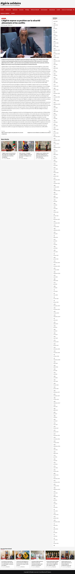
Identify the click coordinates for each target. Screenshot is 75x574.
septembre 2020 (56, 273)
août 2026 (55, 21)
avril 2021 (55, 248)
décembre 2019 (56, 305)
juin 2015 (55, 500)
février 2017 (55, 428)
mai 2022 (55, 204)
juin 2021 (55, 240)
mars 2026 (55, 39)
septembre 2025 (56, 60)
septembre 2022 (56, 190)
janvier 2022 (55, 215)
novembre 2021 (56, 222)
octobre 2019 (56, 312)
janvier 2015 (55, 518)
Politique (27, 9)
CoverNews (42, 572)
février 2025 (55, 86)
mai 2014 (55, 536)
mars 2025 (55, 82)
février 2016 (55, 471)
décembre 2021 (56, 219)
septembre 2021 (56, 230)
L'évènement (4, 558)
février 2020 (55, 298)
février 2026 (55, 42)
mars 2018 (55, 381)
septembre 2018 (56, 359)
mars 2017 (55, 424)
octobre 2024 (56, 100)
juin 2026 (55, 28)
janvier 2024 (55, 132)
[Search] (73, 10)
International (52, 9)
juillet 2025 (55, 68)
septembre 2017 (56, 402)
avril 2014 (55, 539)
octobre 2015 (56, 485)
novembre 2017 (56, 395)
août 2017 (55, 406)
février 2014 (55, 543)
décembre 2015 (56, 478)
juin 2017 (55, 413)
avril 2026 (55, 35)
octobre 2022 (56, 186)
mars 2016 (55, 467)
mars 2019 (55, 338)
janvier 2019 (55, 345)
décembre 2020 (56, 262)
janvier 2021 (55, 258)
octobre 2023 (56, 143)
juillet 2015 (55, 496)
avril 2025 (55, 78)
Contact (13, 13)
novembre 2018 (56, 352)
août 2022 (55, 194)
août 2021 (55, 233)
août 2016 (55, 449)
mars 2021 (55, 251)
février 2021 (55, 255)
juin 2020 (55, 284)
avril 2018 (55, 377)
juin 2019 (55, 327)
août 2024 (55, 107)
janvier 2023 (55, 176)
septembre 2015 (56, 489)
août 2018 (55, 363)
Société (58, 9)
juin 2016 (55, 457)
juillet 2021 (55, 237)
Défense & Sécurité (35, 9)
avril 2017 (55, 420)
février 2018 (55, 384)
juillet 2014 (55, 529)
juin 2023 (55, 158)
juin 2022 (55, 201)
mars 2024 (55, 125)
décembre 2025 (56, 50)
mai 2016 (55, 460)
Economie (21, 9)
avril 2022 (55, 208)
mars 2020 (55, 294)
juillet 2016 (55, 453)
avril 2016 (55, 464)
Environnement (44, 9)
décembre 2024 (56, 93)
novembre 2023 (56, 140)
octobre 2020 (56, 269)
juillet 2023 (55, 154)
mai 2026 (55, 32)
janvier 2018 (55, 388)
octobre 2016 (56, 442)
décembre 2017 (56, 392)
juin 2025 (55, 71)
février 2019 (55, 341)
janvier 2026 (55, 46)
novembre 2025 (56, 53)
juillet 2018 (55, 366)
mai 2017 (55, 417)
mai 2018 (55, 374)
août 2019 (55, 320)
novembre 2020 (56, 266)
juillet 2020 (55, 280)
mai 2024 (55, 118)
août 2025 (55, 64)
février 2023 (55, 172)
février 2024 (55, 129)
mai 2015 (55, 503)
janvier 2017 (55, 431)
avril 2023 (55, 165)
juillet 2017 (55, 410)
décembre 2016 (56, 435)
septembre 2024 (56, 104)
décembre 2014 (56, 521)
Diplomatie (15, 9)
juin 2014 (55, 532)
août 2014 (55, 525)
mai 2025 (55, 75)
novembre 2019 (56, 309)
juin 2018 (55, 370)
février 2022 (55, 212)
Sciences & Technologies (67, 9)
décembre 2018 (56, 348)
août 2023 (55, 150)
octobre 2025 (56, 57)
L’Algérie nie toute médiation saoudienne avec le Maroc (39, 132)
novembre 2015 (56, 482)
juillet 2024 (55, 111)
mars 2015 (55, 511)
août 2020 (55, 276)
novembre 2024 (56, 96)
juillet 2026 (55, 24)
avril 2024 (55, 122)
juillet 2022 (55, 197)
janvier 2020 (55, 302)
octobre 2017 (56, 399)
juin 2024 (55, 114)
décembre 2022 (56, 179)
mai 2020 (55, 287)
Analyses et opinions (5, 13)
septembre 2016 (56, 446)
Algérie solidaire (11, 3)
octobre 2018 (56, 356)
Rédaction (10, 25)
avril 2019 (55, 334)
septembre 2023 (56, 147)
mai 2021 (55, 244)
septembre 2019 (56, 316)
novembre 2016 (56, 439)
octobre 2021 (56, 226)
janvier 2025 (55, 89)
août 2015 (55, 493)
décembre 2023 (56, 136)
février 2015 (55, 514)
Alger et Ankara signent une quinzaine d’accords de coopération (12, 133)
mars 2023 (55, 168)
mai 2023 (55, 161)
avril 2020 (55, 291)
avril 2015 (55, 507)
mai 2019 (55, 330)
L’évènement (8, 9)
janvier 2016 (55, 475)
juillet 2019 (55, 323)
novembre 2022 (56, 183)
